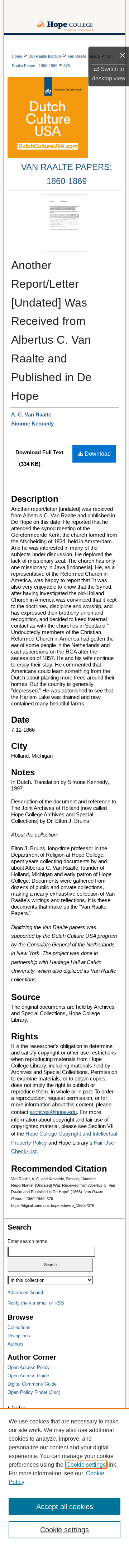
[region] (64, 1477)
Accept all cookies (64, 1507)
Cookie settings (86, 1465)
